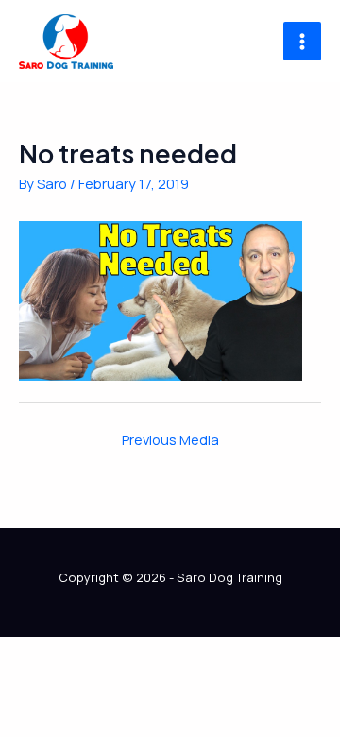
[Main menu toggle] (302, 41)
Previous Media (170, 439)
